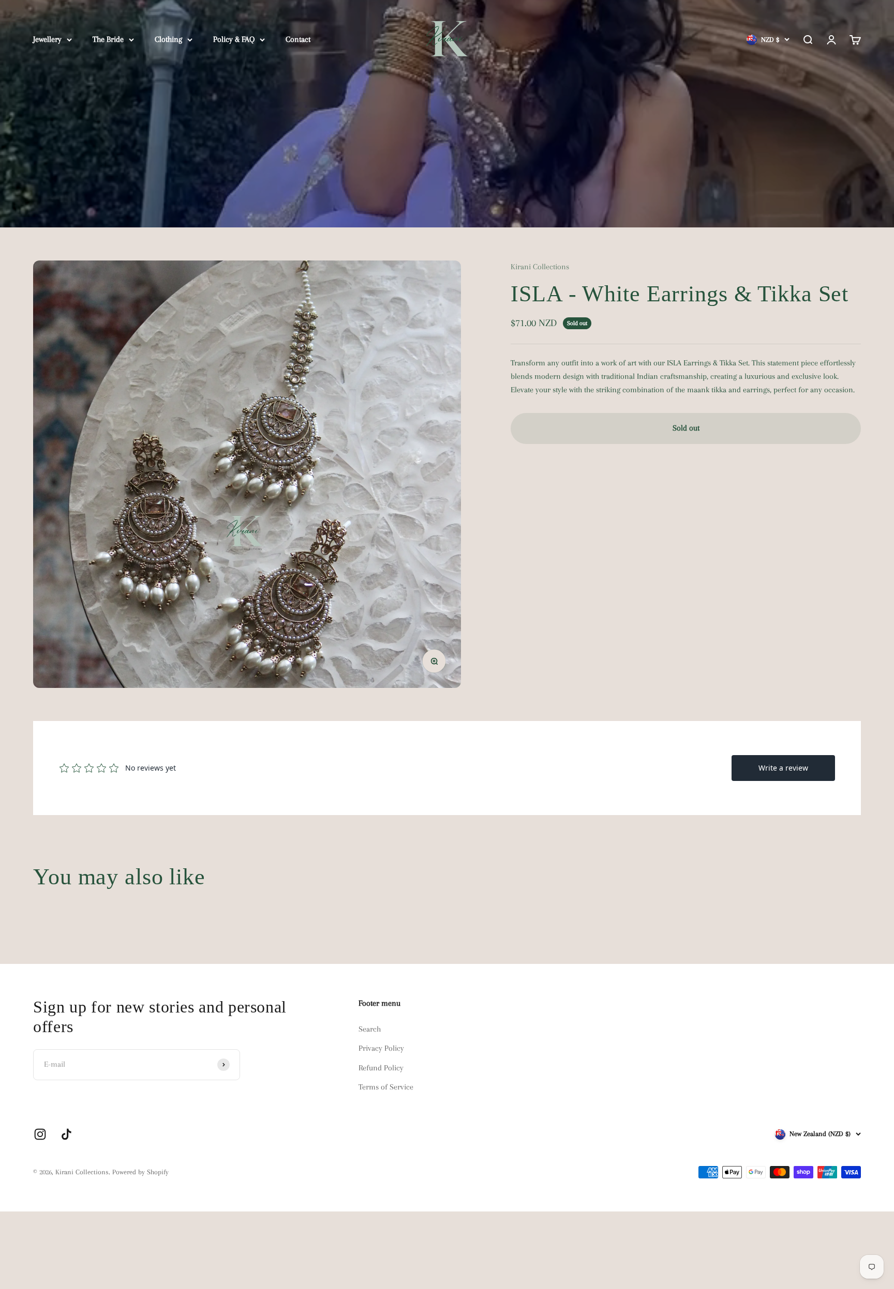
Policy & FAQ (234, 39)
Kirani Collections (540, 266)
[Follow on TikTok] (66, 1134)
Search (370, 1029)
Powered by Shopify (140, 1172)
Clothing (168, 39)
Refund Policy (381, 1067)
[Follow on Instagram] (40, 1134)
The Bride (108, 39)
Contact (298, 39)
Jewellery (47, 39)
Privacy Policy (381, 1048)
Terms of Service (386, 1087)
